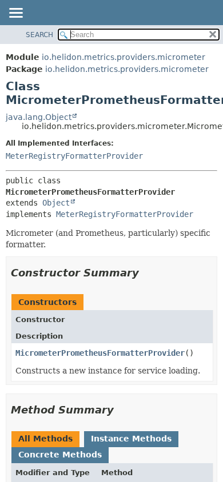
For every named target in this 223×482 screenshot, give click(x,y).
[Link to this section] (147, 273)
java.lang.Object (38, 117)
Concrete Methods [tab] (60, 454)
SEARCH (39, 35)
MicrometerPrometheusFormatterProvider (100, 353)
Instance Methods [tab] (131, 438)
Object (56, 202)
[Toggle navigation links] (15, 14)
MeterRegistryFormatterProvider (74, 155)
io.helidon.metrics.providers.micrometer (123, 57)
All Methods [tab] (45, 438)
